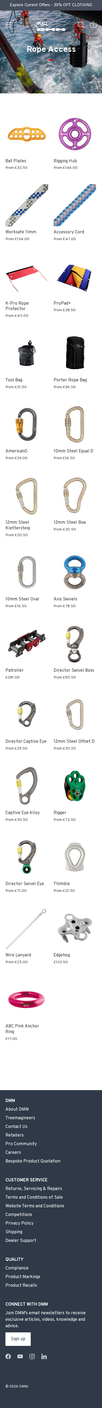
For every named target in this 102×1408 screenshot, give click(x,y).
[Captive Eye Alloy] (26, 786)
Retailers (14, 1135)
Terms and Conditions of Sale (34, 1197)
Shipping (13, 1232)
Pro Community (21, 1144)
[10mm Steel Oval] (26, 572)
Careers (13, 1152)
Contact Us (16, 1127)
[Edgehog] (75, 928)
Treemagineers (20, 1118)
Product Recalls (21, 1285)
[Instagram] (32, 1356)
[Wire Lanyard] (26, 928)
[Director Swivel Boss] (75, 643)
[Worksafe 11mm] (26, 205)
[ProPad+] (75, 276)
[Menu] (9, 25)
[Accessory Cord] (75, 205)
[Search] (81, 26)
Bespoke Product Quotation (32, 1161)
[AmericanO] (26, 424)
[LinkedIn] (44, 1356)
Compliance (17, 1268)
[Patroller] (26, 643)
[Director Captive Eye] (26, 715)
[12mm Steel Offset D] (75, 715)
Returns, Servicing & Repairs (33, 1189)
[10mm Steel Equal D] (75, 424)
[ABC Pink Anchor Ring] (26, 999)
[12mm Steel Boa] (75, 495)
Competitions (18, 1215)
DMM (23, 1386)
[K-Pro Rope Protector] (26, 276)
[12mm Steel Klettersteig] (26, 495)
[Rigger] (75, 786)
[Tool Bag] (26, 353)
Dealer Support (20, 1241)
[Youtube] (20, 1356)
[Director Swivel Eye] (26, 857)
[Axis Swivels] (75, 572)
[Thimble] (75, 857)
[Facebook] (8, 1356)
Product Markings (22, 1277)
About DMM (17, 1109)
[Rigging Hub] (75, 134)
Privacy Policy (19, 1223)
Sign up (18, 1339)
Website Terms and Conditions (34, 1206)
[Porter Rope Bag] (75, 353)
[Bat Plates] (26, 134)
